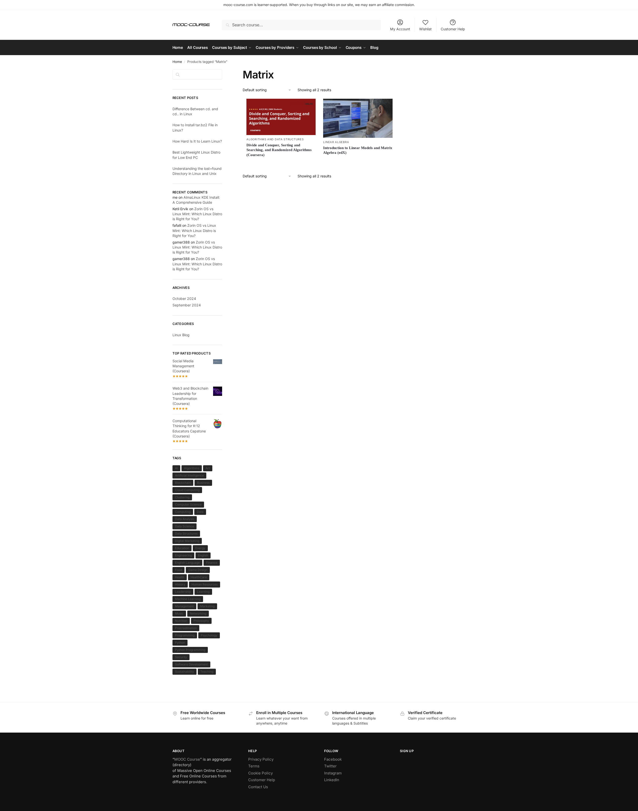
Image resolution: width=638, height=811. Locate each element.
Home (177, 62)
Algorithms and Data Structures (275, 139)
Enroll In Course (281, 163)
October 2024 (184, 298)
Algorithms (191, 468)
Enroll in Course (358, 161)
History (180, 584)
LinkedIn (331, 779)
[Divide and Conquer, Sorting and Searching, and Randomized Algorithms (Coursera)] (281, 117)
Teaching (206, 671)
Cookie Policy (260, 773)
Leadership (183, 592)
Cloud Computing (187, 490)
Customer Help (453, 29)
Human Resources (205, 584)
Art (208, 468)
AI (176, 468)
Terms (253, 766)
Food (178, 570)
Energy (200, 548)
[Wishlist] (308, 106)
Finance (211, 562)
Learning (203, 592)
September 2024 (186, 305)
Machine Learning (188, 599)
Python (180, 642)
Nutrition (181, 621)
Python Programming (190, 650)
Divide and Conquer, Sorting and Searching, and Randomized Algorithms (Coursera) (279, 150)
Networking (198, 613)
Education (182, 548)
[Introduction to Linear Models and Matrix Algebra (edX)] (357, 118)
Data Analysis (184, 519)
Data (200, 512)
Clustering (182, 497)
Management (184, 606)
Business (203, 483)
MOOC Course (187, 759)
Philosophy (201, 621)
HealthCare (199, 577)
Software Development (191, 664)
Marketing (207, 606)
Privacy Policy (261, 759)
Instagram (333, 773)
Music (179, 613)
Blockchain (183, 483)
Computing (183, 512)
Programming (185, 635)
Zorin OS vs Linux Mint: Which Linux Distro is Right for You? (197, 214)
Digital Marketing (187, 541)
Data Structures (186, 533)
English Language (187, 562)
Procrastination (186, 628)
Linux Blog (181, 335)
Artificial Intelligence (189, 475)
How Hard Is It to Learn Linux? (197, 141)
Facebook (333, 759)
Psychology (209, 635)
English (203, 555)
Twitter (330, 766)
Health (179, 577)
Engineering (183, 555)
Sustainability (184, 671)
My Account (400, 29)
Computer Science (188, 504)
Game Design (197, 570)
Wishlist (425, 29)
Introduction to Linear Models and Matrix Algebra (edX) (357, 150)
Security (181, 657)
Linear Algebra (336, 142)
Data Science (184, 526)
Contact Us (258, 786)
